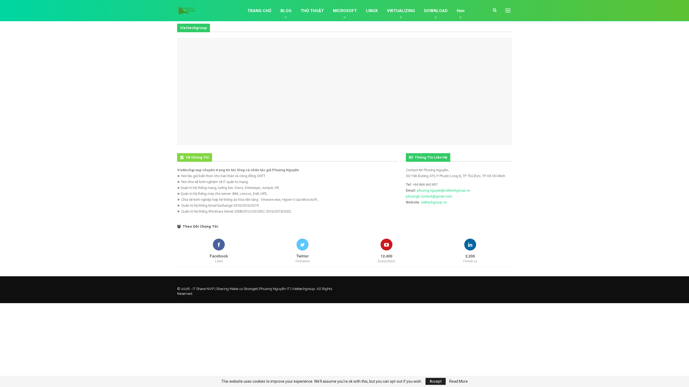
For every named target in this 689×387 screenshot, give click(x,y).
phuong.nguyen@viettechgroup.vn (443, 190)
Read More (458, 381)
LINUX (372, 10)
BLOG (285, 10)
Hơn (461, 10)
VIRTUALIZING (401, 10)
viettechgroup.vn (434, 202)
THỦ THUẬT (312, 10)
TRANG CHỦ (259, 10)
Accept (436, 381)
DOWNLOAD (436, 10)
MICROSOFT (345, 10)
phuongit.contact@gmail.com (429, 196)
